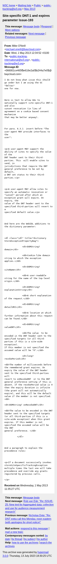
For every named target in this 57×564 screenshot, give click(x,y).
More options (12, 30)
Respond (46, 26)
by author (42, 539)
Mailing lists (24, 5)
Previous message (15, 37)
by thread (17, 539)
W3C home (9, 5)
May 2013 (29, 9)
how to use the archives (25, 542)
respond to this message (34, 528)
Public (37, 5)
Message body (31, 26)
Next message (36, 33)
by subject (29, 539)
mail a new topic (14, 532)
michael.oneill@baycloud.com (23, 49)
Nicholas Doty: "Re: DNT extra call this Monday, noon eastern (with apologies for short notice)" (28, 519)
